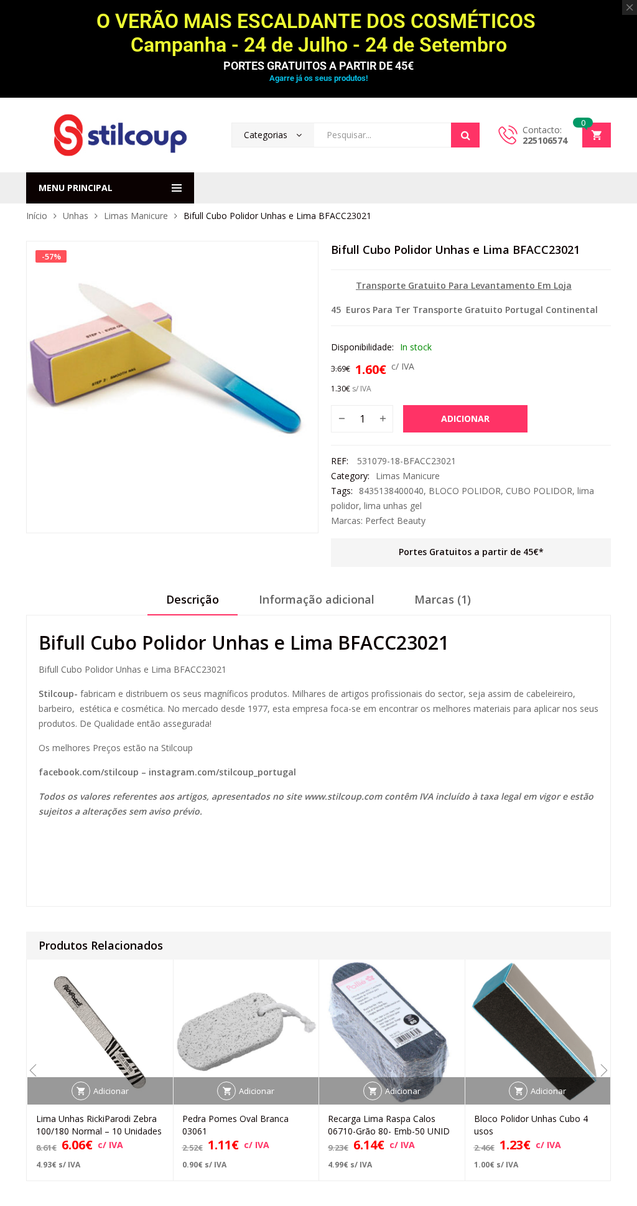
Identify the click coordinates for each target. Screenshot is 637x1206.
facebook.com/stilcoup (89, 772)
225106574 (545, 140)
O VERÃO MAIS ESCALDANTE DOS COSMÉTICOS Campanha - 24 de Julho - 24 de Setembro (318, 33)
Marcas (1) (442, 599)
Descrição (192, 599)
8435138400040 (391, 491)
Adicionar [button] (111, 1090)
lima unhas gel (393, 506)
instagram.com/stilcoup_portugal (222, 772)
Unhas (75, 216)
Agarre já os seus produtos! (318, 78)
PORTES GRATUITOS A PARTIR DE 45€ (318, 65)
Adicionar (465, 418)
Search (465, 135)
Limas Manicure (136, 216)
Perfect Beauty (395, 520)
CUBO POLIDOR (539, 491)
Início (36, 216)
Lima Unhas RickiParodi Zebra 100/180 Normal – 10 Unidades (99, 1125)
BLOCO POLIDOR (465, 491)
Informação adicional (316, 599)
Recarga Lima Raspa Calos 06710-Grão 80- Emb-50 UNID (389, 1125)
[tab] (192, 603)
